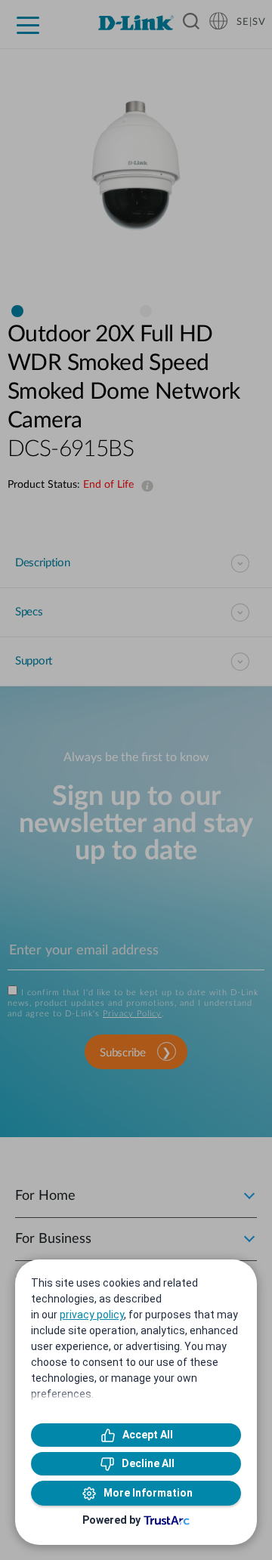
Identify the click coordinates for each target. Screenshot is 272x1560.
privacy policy (92, 1315)
